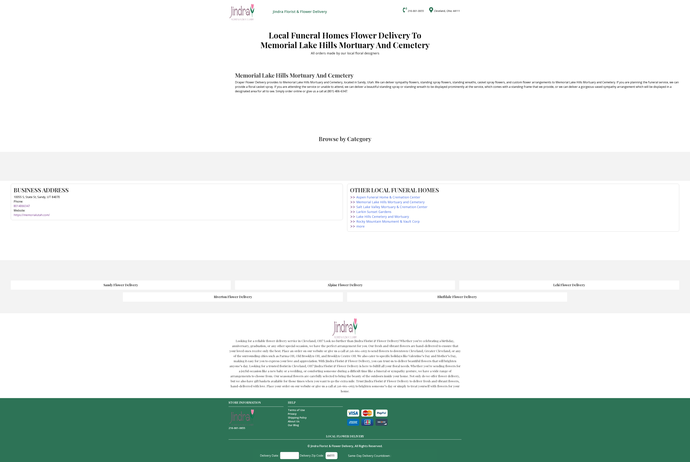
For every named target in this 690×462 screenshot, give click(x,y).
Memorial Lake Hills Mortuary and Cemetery (390, 202)
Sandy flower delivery (121, 285)
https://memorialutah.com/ (32, 215)
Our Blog (293, 425)
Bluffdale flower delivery (457, 297)
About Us (293, 421)
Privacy (292, 413)
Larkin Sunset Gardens (373, 212)
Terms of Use (296, 410)
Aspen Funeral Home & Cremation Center (388, 197)
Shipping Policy (297, 417)
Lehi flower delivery (569, 285)
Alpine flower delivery (345, 285)
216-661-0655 (416, 11)
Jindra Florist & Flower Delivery (332, 446)
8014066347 (22, 206)
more (360, 226)
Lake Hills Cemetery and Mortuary (382, 216)
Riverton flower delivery (233, 297)
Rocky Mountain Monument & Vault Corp (388, 221)
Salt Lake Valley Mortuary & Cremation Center (391, 207)
